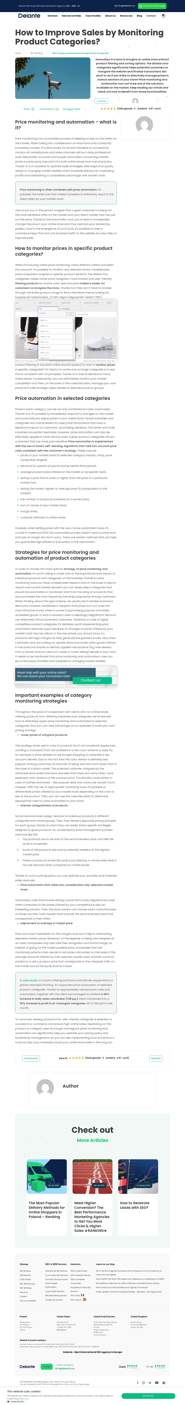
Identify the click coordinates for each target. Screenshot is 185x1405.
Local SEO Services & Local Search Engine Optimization (56, 1283)
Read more (24, 1398)
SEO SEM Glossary (27, 1284)
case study (29, 980)
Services (53, 15)
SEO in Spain (76, 1300)
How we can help (71, 15)
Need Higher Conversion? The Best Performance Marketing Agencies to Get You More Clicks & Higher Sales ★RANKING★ (92, 1217)
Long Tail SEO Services (54, 1291)
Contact (151, 15)
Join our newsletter (28, 1300)
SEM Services (25, 1275)
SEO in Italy (75, 1295)
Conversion (101, 101)
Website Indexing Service (56, 1295)
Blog (139, 15)
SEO (68, 5)
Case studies (25, 1279)
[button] (62, 1401)
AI (79, 5)
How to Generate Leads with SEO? (134, 1205)
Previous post (31, 1058)
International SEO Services (56, 1271)
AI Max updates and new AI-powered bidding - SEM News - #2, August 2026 (129, 1292)
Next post (156, 1058)
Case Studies (93, 15)
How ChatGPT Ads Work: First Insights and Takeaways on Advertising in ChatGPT (130, 1279)
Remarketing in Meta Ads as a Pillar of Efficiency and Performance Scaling (127, 1283)
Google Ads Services (54, 1300)
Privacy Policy (64, 1384)
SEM (74, 5)
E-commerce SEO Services (56, 1275)
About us (110, 15)
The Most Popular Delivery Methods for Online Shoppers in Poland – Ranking (47, 1210)
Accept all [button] (148, 1396)
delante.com (61, 1330)
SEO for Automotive (79, 1271)
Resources (126, 15)
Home (18, 53)
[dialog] (92, 1396)
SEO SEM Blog (36, 53)
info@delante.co (126, 5)
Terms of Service (79, 1384)
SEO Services (25, 1271)
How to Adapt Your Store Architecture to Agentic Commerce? (122, 1287)
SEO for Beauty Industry (81, 1275)
